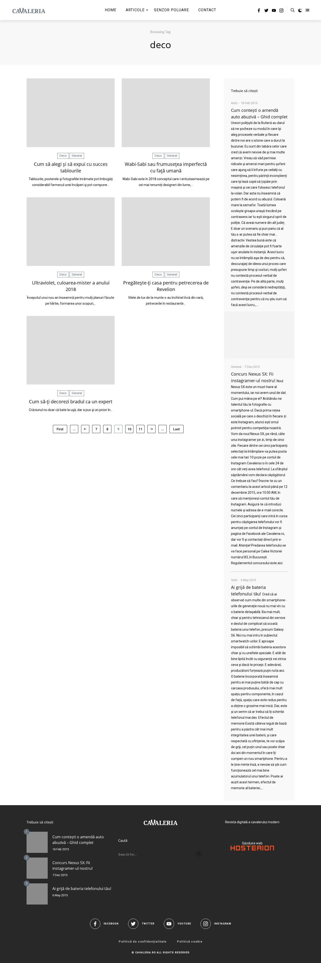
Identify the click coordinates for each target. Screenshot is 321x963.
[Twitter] (266, 11)
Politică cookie (190, 941)
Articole (135, 10)
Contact (207, 10)
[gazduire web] (252, 849)
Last (176, 429)
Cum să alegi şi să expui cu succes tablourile (71, 167)
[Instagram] (281, 11)
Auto (234, 103)
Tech (234, 580)
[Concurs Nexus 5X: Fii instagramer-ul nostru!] (37, 868)
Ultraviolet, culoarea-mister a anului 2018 (71, 286)
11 (140, 429)
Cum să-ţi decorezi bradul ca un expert (70, 401)
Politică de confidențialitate (143, 941)
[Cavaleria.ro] (29, 10)
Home (110, 10)
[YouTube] (274, 11)
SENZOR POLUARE (171, 10)
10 (129, 429)
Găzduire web (252, 843)
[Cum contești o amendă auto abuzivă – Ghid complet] (259, 334)
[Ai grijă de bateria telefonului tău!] (37, 894)
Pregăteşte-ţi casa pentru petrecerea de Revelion (166, 286)
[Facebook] (259, 11)
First (60, 429)
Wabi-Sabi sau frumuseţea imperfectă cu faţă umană (166, 167)
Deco (63, 155)
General (77, 155)
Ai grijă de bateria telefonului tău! (81, 888)
